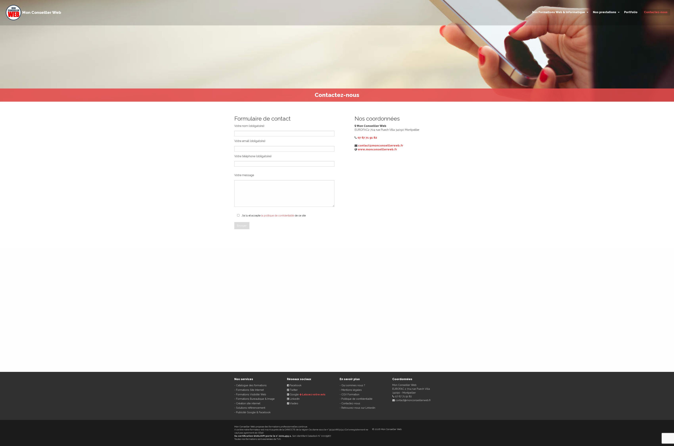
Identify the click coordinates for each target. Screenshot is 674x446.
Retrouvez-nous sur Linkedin (358, 407)
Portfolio (630, 12)
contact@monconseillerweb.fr (380, 145)
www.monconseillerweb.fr (377, 149)
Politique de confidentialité (356, 398)
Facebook (295, 385)
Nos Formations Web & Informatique (558, 12)
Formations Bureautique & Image (255, 398)
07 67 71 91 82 (367, 137)
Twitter (293, 389)
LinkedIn (294, 398)
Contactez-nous (350, 403)
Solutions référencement (250, 407)
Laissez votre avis (313, 394)
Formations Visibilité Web (251, 394)
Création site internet (248, 403)
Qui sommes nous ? (353, 385)
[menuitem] (559, 13)
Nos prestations (604, 12)
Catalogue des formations (251, 385)
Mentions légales (351, 389)
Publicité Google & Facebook (253, 412)
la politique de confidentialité (277, 215)
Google (294, 394)
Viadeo (293, 403)
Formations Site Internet (250, 389)
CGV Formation (350, 394)
